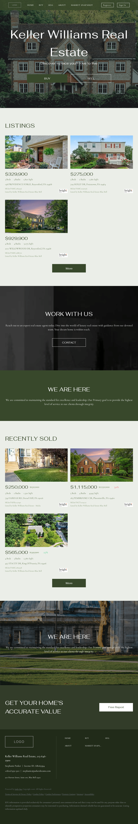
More (69, 268)
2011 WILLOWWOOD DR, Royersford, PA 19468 (28, 248)
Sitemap (80, 794)
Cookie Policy (38, 794)
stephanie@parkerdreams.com (37, 771)
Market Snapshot (82, 5)
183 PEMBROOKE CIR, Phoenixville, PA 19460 (92, 498)
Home (30, 5)
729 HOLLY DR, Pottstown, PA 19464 (88, 184)
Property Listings (68, 794)
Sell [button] (50, 5)
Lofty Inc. (18, 789)
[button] (74, 738)
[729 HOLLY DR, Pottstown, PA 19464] (101, 152)
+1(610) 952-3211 (12, 771)
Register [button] (107, 5)
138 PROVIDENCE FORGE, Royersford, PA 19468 (28, 184)
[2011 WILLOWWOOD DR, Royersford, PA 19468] (36, 216)
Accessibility (89, 794)
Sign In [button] (122, 5)
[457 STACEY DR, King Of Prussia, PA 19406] (36, 530)
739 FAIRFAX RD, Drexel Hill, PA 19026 (24, 498)
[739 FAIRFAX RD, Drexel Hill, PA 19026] (36, 465)
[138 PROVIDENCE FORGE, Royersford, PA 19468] (36, 152)
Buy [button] (41, 5)
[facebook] (9, 815)
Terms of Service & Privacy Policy (18, 794)
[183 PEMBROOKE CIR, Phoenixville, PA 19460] (101, 465)
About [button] (62, 5)
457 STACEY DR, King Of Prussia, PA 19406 (25, 563)
